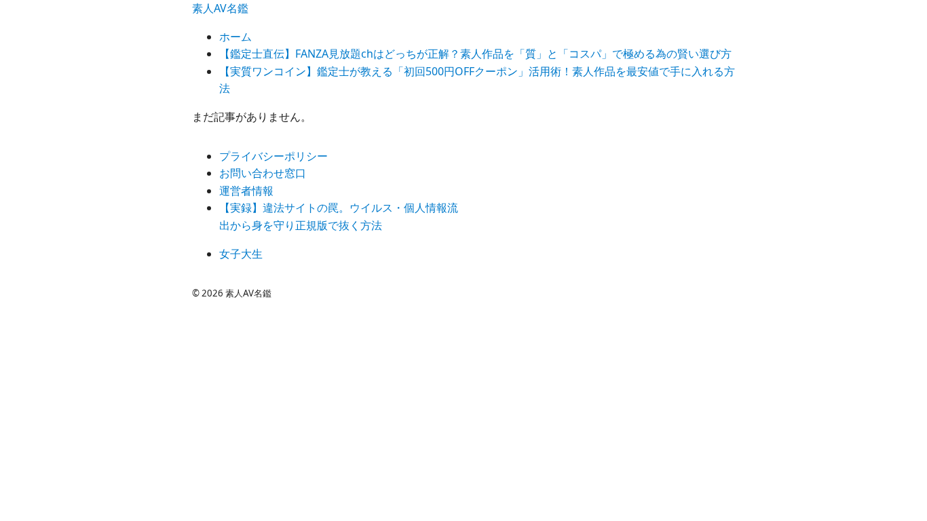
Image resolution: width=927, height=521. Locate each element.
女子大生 (241, 253)
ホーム (235, 36)
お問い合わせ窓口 (262, 173)
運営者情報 (246, 190)
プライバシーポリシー (273, 156)
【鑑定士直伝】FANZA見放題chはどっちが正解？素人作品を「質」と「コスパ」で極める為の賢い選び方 (475, 53)
